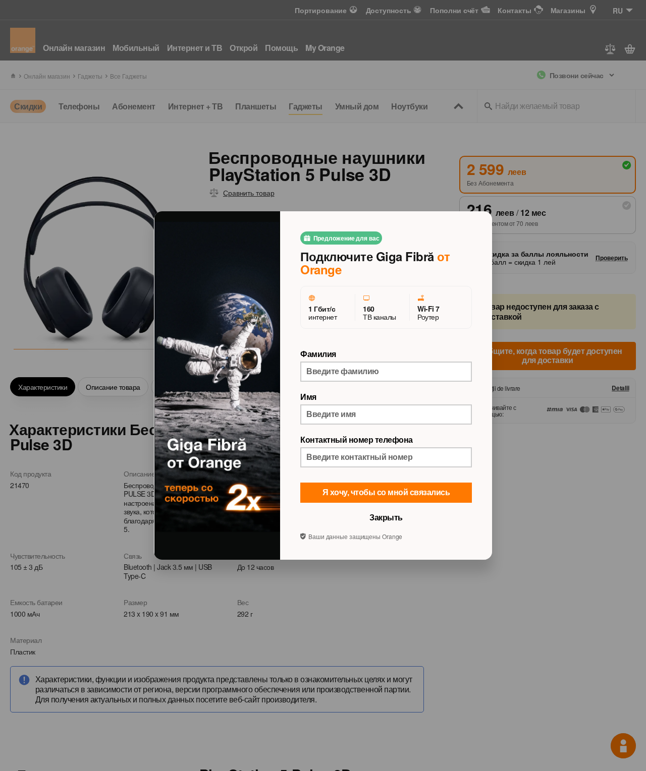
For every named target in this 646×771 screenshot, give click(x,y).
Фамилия (318, 354)
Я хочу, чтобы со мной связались (386, 492)
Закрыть (386, 517)
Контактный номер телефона (356, 439)
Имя (308, 396)
